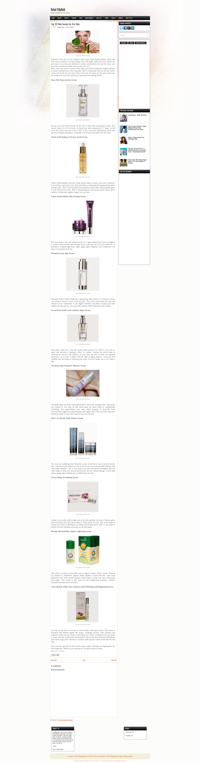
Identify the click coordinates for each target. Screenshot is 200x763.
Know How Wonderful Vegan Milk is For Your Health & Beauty (137, 161)
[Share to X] (56, 655)
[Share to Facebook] (58, 655)
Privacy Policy (128, 756)
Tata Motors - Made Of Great (137, 115)
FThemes (81, 760)
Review (113, 18)
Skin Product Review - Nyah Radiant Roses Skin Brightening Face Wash (137, 127)
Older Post (114, 660)
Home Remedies (89, 18)
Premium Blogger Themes (106, 760)
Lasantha (96, 760)
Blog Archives (140, 43)
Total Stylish (58, 9)
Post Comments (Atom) (65, 720)
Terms (121, 756)
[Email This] (52, 655)
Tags (131, 43)
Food (80, 18)
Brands (120, 18)
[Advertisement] (135, 76)
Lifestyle (99, 18)
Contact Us (129, 735)
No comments (70, 27)
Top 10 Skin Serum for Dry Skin (65, 24)
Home (53, 18)
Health (59, 18)
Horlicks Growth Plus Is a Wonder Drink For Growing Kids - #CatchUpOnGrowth (137, 150)
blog (63, 27)
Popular (123, 43)
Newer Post (54, 660)
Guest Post (129, 18)
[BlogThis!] (54, 655)
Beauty (67, 18)
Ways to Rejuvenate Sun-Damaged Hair (136, 138)
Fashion (74, 18)
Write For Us (130, 732)
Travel (106, 18)
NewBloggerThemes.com (120, 760)
